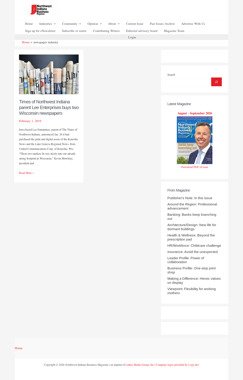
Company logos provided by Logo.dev (177, 364)
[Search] (216, 81)
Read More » (26, 173)
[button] (54, 23)
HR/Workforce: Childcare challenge (194, 245)
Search (171, 74)
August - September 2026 (194, 113)
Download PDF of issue (194, 167)
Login (132, 37)
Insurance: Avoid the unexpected (192, 252)
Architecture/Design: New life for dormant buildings (191, 227)
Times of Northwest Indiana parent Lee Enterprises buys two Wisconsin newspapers (49, 107)
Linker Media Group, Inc (140, 364)
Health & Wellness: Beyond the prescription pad (191, 237)
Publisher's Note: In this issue (189, 198)
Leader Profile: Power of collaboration (185, 260)
